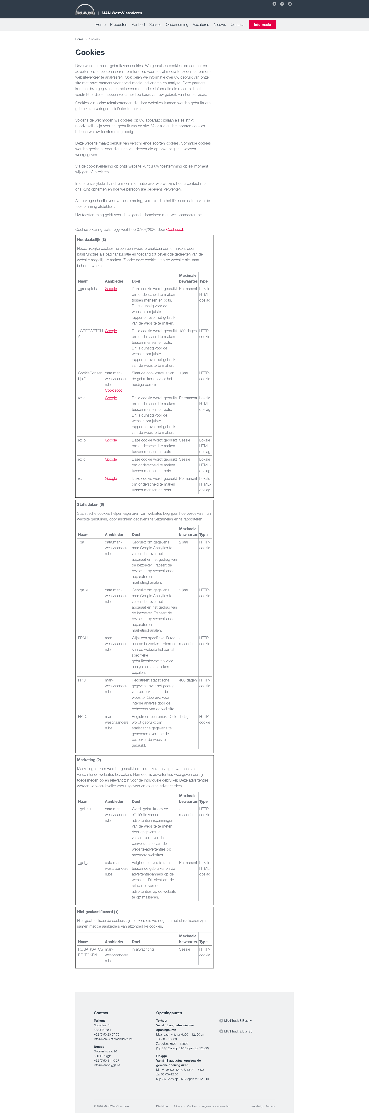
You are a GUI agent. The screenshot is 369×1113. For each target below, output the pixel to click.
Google (111, 288)
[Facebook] (274, 4)
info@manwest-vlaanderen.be (113, 1039)
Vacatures (201, 24)
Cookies (192, 1106)
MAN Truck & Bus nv (238, 1020)
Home (101, 24)
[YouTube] (290, 4)
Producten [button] (118, 24)
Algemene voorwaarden (215, 1106)
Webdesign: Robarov (263, 1106)
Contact (237, 24)
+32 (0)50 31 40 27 (106, 1060)
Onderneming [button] (177, 24)
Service (155, 24)
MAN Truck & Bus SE (238, 1031)
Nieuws (220, 24)
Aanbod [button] (138, 24)
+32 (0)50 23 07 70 (106, 1034)
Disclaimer (162, 1106)
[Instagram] (282, 4)
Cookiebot (174, 229)
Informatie (262, 24)
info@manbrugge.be (107, 1065)
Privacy (178, 1106)
